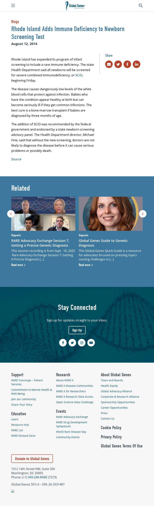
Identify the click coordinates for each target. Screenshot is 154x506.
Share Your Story (21, 404)
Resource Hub (20, 425)
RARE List (17, 430)
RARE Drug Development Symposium (71, 424)
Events (61, 411)
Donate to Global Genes (32, 458)
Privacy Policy (111, 437)
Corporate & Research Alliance (120, 396)
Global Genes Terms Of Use (122, 446)
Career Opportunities (114, 407)
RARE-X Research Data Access (74, 396)
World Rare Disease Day (71, 431)
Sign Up (77, 330)
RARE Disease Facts (23, 435)
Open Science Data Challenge (74, 402)
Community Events (68, 437)
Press (104, 413)
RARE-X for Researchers (71, 391)
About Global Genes (116, 374)
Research (63, 374)
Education (18, 413)
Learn (14, 419)
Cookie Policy (111, 427)
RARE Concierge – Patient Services (27, 382)
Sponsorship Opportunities (118, 402)
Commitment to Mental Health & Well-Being (31, 391)
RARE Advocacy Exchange (72, 417)
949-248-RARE (37, 477)
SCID (78, 75)
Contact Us (107, 418)
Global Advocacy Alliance (116, 391)
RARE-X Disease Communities (74, 386)
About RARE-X (64, 380)
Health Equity (109, 386)
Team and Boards (112, 380)
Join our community (23, 399)
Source (16, 159)
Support (17, 374)
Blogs (15, 21)
